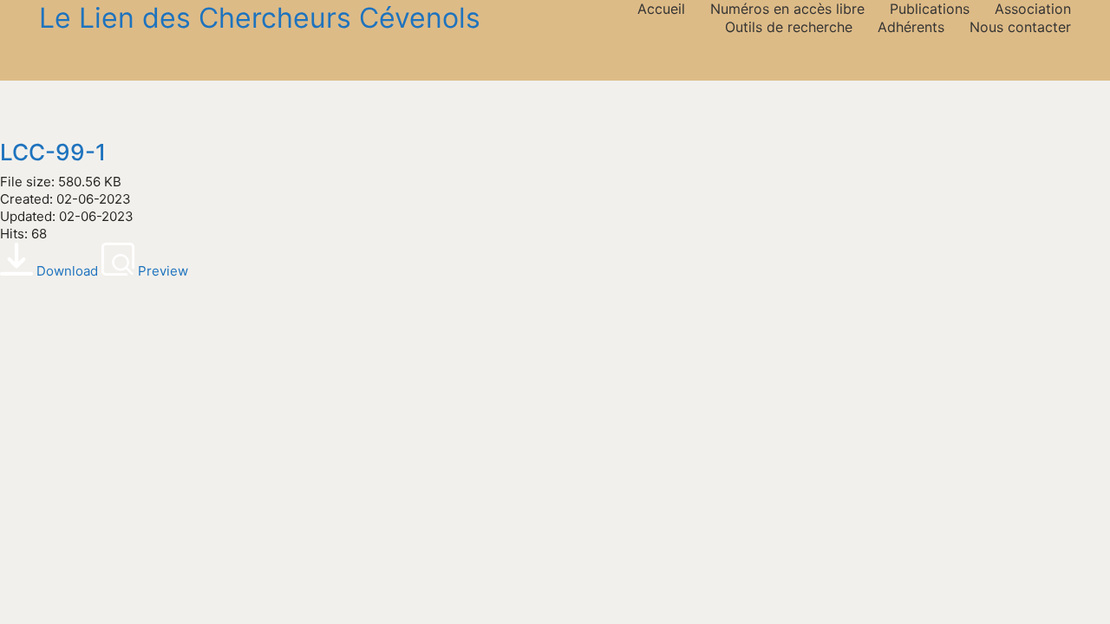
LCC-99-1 (53, 153)
